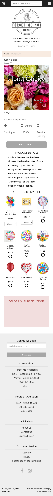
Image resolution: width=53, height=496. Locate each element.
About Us (26, 427)
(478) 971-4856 (27, 46)
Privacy (26, 456)
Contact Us (26, 431)
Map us (26, 386)
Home (6, 54)
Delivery (26, 452)
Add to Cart (26, 144)
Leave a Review (26, 435)
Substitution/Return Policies (26, 460)
